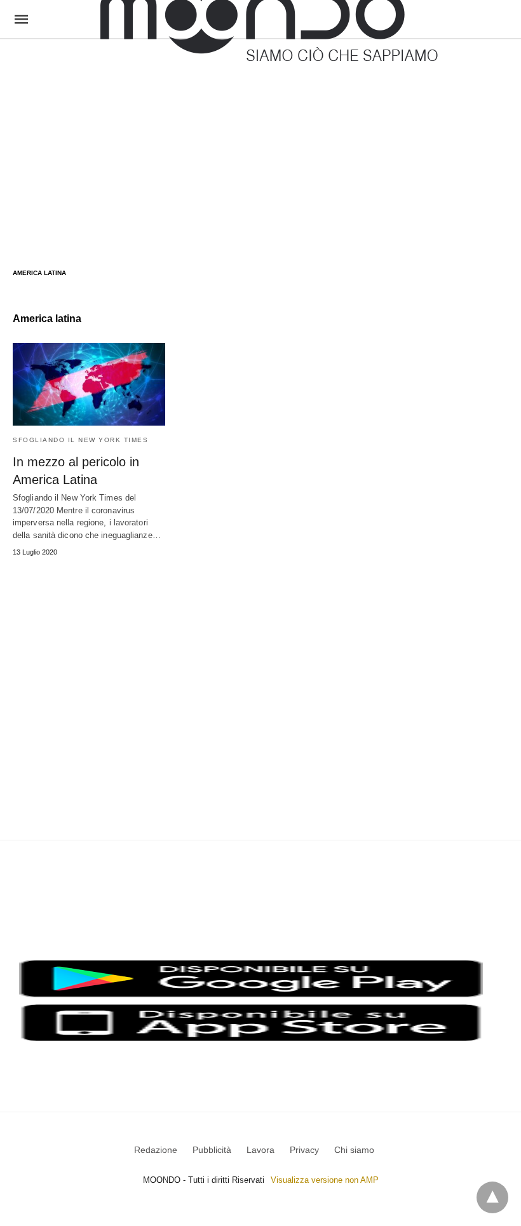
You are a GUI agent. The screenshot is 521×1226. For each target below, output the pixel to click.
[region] (260, 141)
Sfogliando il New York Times (80, 439)
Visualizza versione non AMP (325, 1180)
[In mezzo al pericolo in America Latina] (89, 384)
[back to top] (492, 1197)
